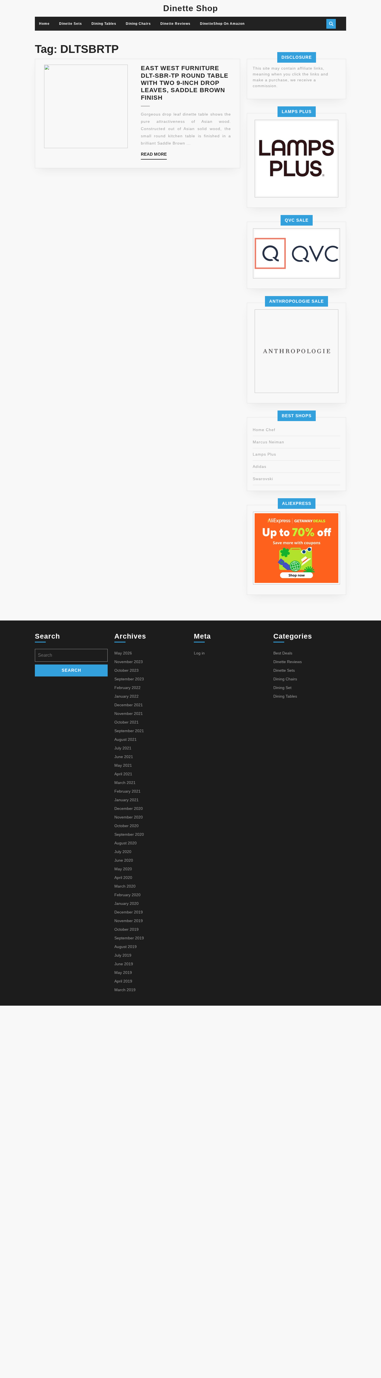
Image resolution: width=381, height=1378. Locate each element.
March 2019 (125, 990)
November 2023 (128, 661)
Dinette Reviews (175, 24)
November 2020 (128, 817)
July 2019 (122, 955)
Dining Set (282, 687)
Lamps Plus (264, 454)
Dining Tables (103, 24)
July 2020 (122, 851)
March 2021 (125, 782)
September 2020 (129, 834)
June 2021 (123, 756)
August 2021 (125, 739)
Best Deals (282, 653)
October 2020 (126, 826)
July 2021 (122, 748)
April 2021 (123, 774)
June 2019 (123, 964)
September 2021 (129, 731)
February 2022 (127, 687)
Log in (199, 653)
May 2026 (123, 653)
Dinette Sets (70, 24)
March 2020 (125, 886)
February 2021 (127, 791)
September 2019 (129, 938)
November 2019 (128, 920)
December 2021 (128, 705)
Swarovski (263, 479)
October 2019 (126, 929)
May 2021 (123, 765)
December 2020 (128, 808)
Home (44, 24)
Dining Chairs (138, 24)
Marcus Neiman (268, 442)
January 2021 (126, 800)
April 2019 (123, 981)
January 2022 (126, 696)
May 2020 (123, 869)
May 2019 (123, 972)
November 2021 (128, 713)
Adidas (259, 466)
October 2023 (126, 670)
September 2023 (129, 679)
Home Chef (264, 429)
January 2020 (126, 903)
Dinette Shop (190, 8)
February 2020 (127, 895)
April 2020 (123, 877)
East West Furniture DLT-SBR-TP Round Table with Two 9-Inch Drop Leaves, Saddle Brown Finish (184, 83)
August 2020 (125, 843)
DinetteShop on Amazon (222, 24)
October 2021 (126, 722)
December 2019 (128, 912)
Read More (154, 156)
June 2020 (123, 860)
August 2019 (125, 946)
